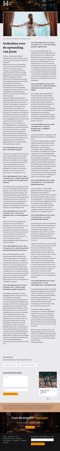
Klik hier (30, 427)
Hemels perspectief (32, 407)
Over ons (10, 436)
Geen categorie (6, 407)
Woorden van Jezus (46, 408)
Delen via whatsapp (28, 365)
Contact (23, 440)
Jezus (17, 360)
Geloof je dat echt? (10, 38)
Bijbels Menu (15, 405)
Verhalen (39, 408)
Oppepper (5, 408)
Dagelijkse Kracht (39, 405)
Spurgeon (28, 408)
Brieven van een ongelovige (28, 405)
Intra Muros (40, 407)
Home (4, 38)
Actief (4, 405)
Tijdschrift (16, 440)
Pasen (29, 360)
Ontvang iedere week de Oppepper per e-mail (42, 436)
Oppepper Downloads (14, 408)
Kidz (45, 407)
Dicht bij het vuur (48, 405)
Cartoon (5, 442)
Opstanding (23, 360)
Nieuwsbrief (49, 407)
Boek (20, 405)
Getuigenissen (23, 407)
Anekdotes (9, 405)
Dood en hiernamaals (9, 360)
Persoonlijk (22, 408)
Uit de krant (34, 408)
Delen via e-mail (10, 365)
